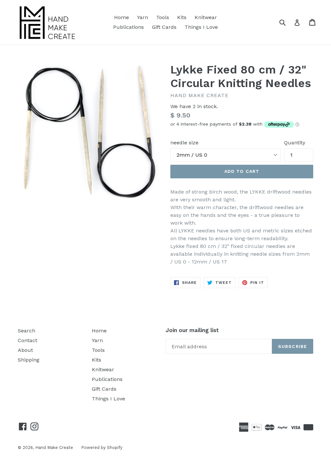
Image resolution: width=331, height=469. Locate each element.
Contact (27, 340)
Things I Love (201, 27)
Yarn (142, 17)
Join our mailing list (192, 330)
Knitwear (206, 17)
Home (121, 17)
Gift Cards (164, 27)
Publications (128, 27)
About (25, 350)
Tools (162, 17)
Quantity (294, 143)
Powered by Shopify (102, 447)
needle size (184, 143)
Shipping (28, 360)
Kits (182, 17)
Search (26, 331)
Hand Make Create (54, 447)
